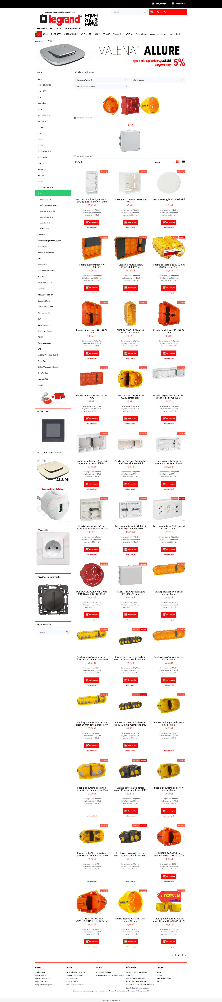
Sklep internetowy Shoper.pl (111, 1000)
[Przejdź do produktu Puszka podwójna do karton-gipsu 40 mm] (168, 706)
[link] (53, 505)
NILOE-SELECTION (44, 85)
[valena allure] (111, 55)
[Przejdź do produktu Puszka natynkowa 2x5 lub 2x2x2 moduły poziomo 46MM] (91, 510)
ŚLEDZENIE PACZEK (163, 978)
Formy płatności (72, 981)
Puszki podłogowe (45, 283)
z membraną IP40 (46, 217)
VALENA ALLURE (44, 115)
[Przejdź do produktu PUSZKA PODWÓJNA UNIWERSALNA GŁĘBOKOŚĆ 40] (168, 837)
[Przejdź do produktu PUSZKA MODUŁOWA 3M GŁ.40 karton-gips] (130, 379)
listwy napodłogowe (45, 331)
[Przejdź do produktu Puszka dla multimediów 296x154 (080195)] (130, 248)
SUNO (40, 79)
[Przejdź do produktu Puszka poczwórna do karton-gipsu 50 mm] (168, 641)
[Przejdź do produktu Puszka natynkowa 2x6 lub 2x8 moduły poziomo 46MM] (130, 510)
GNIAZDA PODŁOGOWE (47, 271)
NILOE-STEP (42, 91)
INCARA (41, 277)
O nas (158, 972)
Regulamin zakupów (42, 981)
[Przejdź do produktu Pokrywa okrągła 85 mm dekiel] (168, 183)
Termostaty (42, 361)
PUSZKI (40, 193)
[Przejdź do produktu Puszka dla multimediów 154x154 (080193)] (91, 248)
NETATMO (41, 109)
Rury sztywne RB (44, 313)
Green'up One (43, 373)
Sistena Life (42, 169)
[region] (53, 398)
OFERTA (129, 975)
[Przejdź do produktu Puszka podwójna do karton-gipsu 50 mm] (168, 771)
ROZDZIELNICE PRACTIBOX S (137, 972)
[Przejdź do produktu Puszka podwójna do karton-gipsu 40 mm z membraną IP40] (91, 771)
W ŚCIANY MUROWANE (49, 205)
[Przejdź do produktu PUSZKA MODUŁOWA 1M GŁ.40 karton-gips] (130, 314)
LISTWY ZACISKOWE (45, 307)
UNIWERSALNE (46, 199)
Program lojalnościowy (74, 975)
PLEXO (40, 145)
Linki (158, 981)
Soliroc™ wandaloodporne (48, 367)
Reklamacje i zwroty (103, 972)
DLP (39, 319)
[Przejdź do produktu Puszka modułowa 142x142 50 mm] (91, 314)
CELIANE (41, 127)
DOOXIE (41, 133)
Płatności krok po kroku (75, 985)
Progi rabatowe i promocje (45, 985)
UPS (39, 349)
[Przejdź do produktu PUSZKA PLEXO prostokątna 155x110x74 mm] (130, 575)
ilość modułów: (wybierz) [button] (86, 86)
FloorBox (41, 289)
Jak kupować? (40, 972)
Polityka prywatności (43, 978)
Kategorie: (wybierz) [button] (84, 80)
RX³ (39, 259)
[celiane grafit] (53, 599)
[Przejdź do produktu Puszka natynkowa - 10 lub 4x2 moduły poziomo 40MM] (168, 379)
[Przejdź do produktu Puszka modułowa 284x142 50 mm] (91, 379)
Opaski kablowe (44, 301)
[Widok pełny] (183, 162)
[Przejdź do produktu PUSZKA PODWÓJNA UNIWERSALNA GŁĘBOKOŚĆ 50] (91, 902)
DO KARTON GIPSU (47, 211)
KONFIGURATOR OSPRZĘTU (136, 981)
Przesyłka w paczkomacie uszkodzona (110, 975)
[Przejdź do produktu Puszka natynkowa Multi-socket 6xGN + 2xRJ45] (168, 510)
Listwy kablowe (43, 325)
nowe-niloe (42, 103)
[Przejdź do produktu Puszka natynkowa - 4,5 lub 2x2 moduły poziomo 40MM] (91, 444)
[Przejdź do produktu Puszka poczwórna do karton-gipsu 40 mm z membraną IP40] (91, 641)
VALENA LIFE (43, 121)
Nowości (41, 385)
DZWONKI (41, 234)
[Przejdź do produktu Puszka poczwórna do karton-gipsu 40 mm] (168, 575)
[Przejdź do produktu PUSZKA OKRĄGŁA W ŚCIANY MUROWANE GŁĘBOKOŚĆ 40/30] (91, 575)
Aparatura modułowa (46, 252)
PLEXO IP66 (42, 157)
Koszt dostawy (71, 978)
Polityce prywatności (142, 991)
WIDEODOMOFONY (45, 295)
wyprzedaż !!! (43, 379)
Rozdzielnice (42, 265)
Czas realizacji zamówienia (75, 972)
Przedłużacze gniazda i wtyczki (49, 241)
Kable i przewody (44, 343)
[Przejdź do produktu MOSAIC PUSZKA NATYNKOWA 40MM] (130, 183)
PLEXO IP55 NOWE (45, 151)
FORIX (40, 139)
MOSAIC (41, 181)
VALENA (41, 175)
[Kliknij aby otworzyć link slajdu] (53, 398)
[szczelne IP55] (130, 140)
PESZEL (40, 337)
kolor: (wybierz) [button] (138, 80)
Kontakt (159, 975)
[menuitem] (46, 34)
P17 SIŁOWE (42, 247)
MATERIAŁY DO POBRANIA (136, 978)
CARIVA (41, 163)
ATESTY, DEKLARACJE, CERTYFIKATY (140, 985)
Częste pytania (40, 975)
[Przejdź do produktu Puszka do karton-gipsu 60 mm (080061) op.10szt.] (168, 248)
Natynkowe (44, 229)
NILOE (40, 97)
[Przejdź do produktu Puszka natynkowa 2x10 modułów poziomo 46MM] (168, 444)
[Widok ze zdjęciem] (177, 162)
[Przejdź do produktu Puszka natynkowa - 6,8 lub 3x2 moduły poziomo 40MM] (130, 444)
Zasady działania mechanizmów (138, 988)
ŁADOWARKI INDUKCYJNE (48, 355)
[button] (91, 227)
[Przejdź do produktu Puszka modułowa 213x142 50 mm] (168, 314)
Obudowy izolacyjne (45, 187)
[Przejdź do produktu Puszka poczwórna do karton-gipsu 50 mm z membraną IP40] (91, 706)
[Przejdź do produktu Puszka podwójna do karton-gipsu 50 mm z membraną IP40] (91, 837)
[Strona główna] (67, 19)
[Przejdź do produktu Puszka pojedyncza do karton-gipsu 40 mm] (130, 902)
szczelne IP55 (45, 223)
